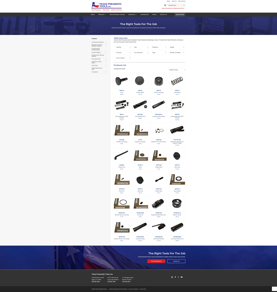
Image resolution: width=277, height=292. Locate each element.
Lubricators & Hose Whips (96, 62)
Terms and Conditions (133, 289)
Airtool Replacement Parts (97, 69)
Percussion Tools (96, 59)
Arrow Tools (95, 65)
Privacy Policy (143, 289)
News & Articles (181, 1)
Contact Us (176, 261)
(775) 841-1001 (111, 281)
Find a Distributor (156, 261)
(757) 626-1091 (126, 281)
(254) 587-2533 (180, 14)
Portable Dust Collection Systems (98, 56)
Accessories (95, 72)
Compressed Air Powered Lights (96, 49)
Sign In (168, 1)
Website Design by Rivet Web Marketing (118, 289)
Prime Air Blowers (96, 52)
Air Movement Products (98, 42)
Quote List (174, 1)
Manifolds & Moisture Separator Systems (97, 45)
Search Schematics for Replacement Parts (173, 8)
